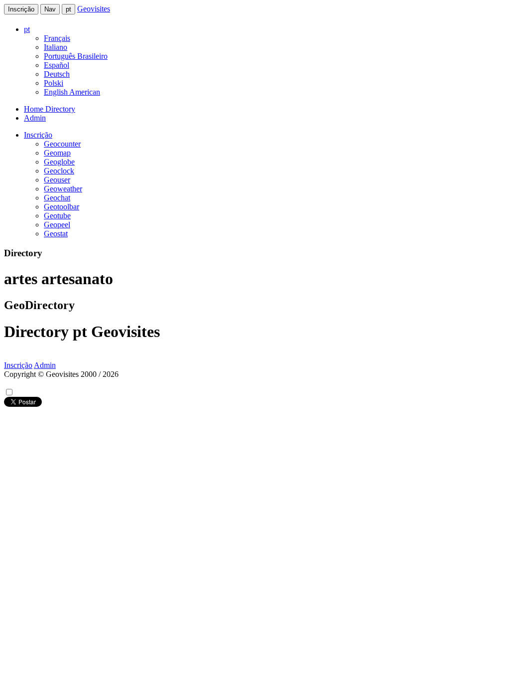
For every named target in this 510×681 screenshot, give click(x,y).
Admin (35, 118)
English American (72, 92)
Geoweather (63, 188)
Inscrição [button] (38, 135)
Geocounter (62, 144)
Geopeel (57, 224)
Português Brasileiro (76, 56)
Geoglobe (59, 162)
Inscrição (21, 9)
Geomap (57, 153)
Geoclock (59, 171)
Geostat (56, 233)
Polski (53, 83)
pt (68, 9)
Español (56, 65)
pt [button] (27, 29)
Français (57, 38)
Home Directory (49, 109)
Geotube (57, 215)
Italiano (55, 47)
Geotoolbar (61, 206)
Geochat (57, 197)
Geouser (57, 179)
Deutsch (57, 74)
